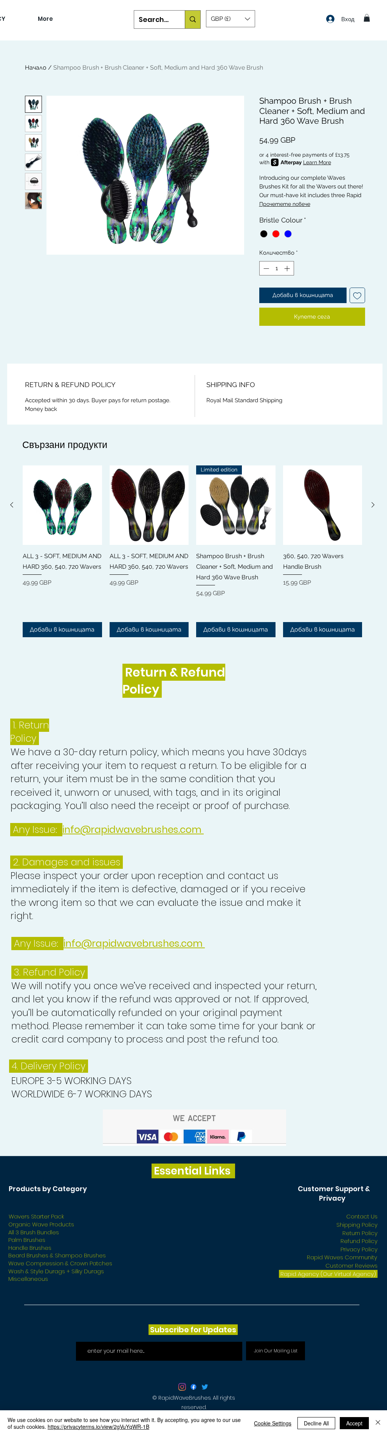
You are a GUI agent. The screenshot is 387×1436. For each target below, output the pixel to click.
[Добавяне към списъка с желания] (357, 295)
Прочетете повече (284, 204)
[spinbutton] (276, 268)
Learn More (317, 162)
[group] (192, 551)
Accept (354, 1423)
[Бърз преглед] (62, 505)
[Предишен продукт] (11, 504)
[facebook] (193, 1387)
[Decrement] (265, 268)
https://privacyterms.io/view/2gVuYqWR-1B (98, 1426)
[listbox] (230, 18)
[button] (230, 18)
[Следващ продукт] (373, 504)
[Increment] (288, 268)
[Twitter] (205, 1387)
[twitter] (182, 1387)
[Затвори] (377, 1423)
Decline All (316, 1423)
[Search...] (192, 19)
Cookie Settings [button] (272, 1423)
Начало (35, 67)
